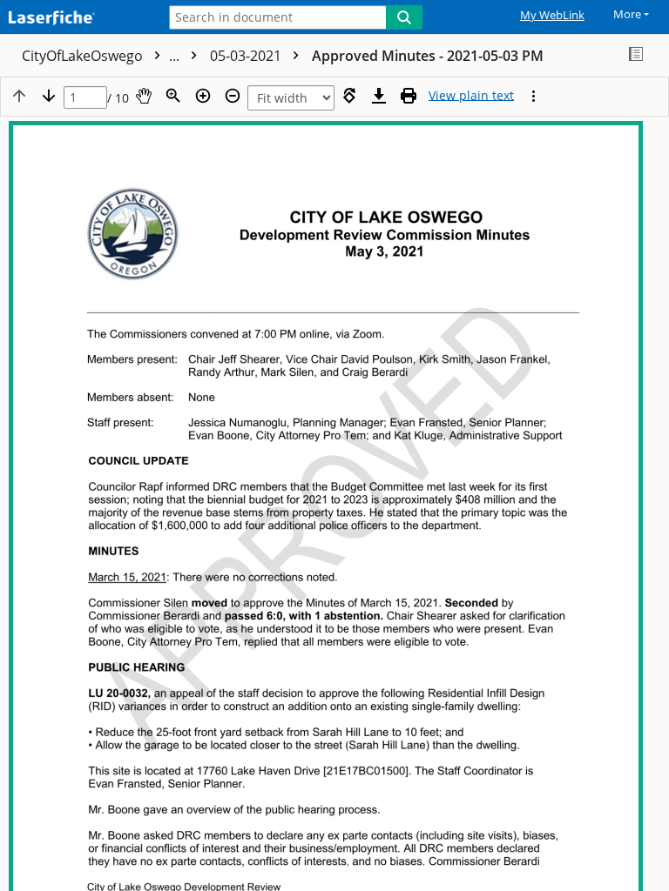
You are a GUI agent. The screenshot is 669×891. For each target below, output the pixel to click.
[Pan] (144, 96)
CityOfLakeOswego (102, 55)
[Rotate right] (349, 96)
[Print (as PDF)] (408, 96)
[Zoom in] (203, 96)
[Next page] (49, 96)
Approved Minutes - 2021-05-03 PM (428, 55)
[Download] (379, 96)
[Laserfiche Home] (74, 18)
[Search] (404, 17)
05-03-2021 (247, 55)
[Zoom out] (232, 96)
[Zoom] (173, 96)
